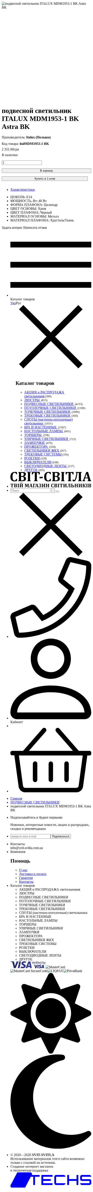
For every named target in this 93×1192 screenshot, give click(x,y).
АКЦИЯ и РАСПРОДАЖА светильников (44, 394)
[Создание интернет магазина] (50, 1186)
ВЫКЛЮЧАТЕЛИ (37, 462)
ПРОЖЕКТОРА (36, 446)
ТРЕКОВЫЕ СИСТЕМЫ (43, 454)
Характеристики (22, 189)
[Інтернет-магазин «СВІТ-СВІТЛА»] (50, 486)
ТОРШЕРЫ (33, 435)
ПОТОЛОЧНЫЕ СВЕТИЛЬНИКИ (50, 408)
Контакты (26, 881)
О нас (23, 870)
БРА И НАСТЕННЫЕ (41, 427)
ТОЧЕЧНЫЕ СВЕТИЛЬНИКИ (47, 412)
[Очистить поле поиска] (57, 491)
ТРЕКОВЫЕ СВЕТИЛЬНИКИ (47, 415)
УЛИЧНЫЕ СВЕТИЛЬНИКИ (46, 439)
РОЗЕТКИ (32, 458)
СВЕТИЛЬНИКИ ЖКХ (41, 450)
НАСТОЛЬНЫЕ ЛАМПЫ (44, 431)
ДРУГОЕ (31, 470)
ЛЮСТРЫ (32, 400)
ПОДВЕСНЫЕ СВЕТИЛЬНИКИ (49, 404)
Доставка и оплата (32, 874)
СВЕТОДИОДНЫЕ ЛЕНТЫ (45, 466)
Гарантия (26, 878)
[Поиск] (53, 490)
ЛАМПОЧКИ (34, 443)
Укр (13, 303)
